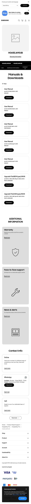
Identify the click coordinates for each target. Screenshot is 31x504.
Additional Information (13, 68)
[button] (15, 433)
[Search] (18, 20)
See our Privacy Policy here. (19, 494)
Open (27, 13)
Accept (22, 498)
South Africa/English (7, 467)
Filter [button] (5, 83)
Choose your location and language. (10, 2)
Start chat (6, 392)
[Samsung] (5, 20)
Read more (7, 237)
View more (9, 385)
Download (9, 97)
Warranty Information (15, 56)
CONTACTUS (25, 67)
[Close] (28, 10)
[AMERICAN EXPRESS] (10, 478)
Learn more (7, 368)
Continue (25, 5)
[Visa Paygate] (10, 485)
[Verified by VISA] (10, 472)
